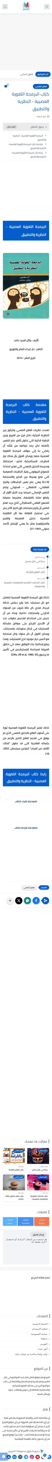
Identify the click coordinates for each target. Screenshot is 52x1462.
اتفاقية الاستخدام (40, 1329)
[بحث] (5, 6)
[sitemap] (8, 1457)
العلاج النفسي (41, 86)
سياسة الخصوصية (39, 1334)
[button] (36, 900)
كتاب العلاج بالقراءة (35, 572)
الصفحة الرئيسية (40, 1324)
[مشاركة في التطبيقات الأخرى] (10, 900)
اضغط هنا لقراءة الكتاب (26, 828)
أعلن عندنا (43, 1349)
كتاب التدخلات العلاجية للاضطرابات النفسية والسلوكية (24, 584)
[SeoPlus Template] (42, 1451)
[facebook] (49, 1457)
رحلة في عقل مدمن (35, 561)
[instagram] (32, 1457)
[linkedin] (14, 1457)
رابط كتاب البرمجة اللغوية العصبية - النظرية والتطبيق (28, 155)
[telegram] (26, 1457)
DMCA (44, 1339)
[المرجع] (26, 7)
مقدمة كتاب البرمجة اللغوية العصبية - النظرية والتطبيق (27, 146)
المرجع (12, 1451)
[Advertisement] (26, 42)
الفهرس (44, 1344)
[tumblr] (20, 1457)
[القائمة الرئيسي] (47, 6)
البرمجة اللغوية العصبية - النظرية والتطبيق (29, 138)
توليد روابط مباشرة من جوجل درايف (31, 1354)
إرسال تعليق (38, 1234)
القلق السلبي (26, 74)
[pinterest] (37, 1457)
